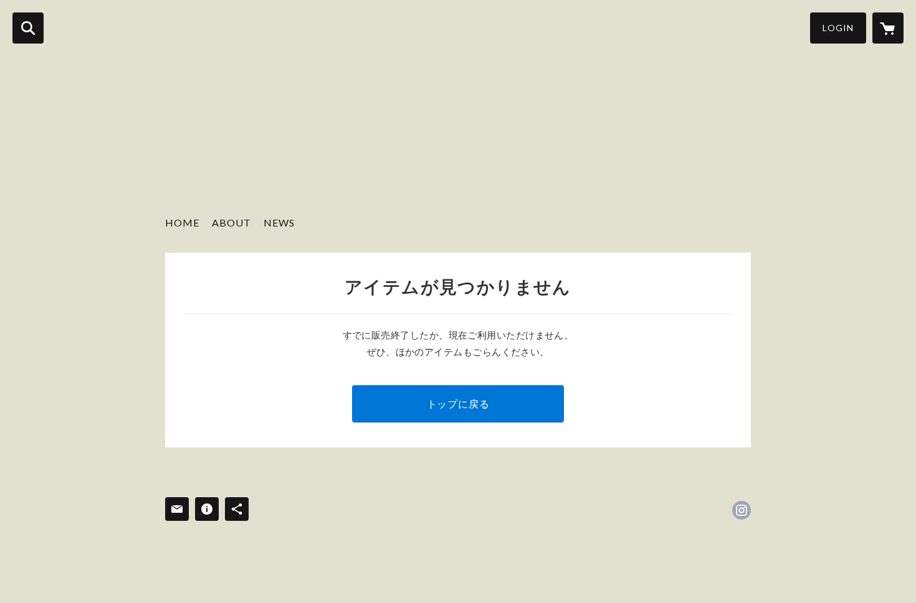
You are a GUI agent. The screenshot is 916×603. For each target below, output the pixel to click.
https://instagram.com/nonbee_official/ (741, 510)
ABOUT (231, 222)
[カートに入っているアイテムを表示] (888, 28)
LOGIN (838, 27)
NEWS (279, 222)
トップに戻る (458, 403)
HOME (182, 222)
